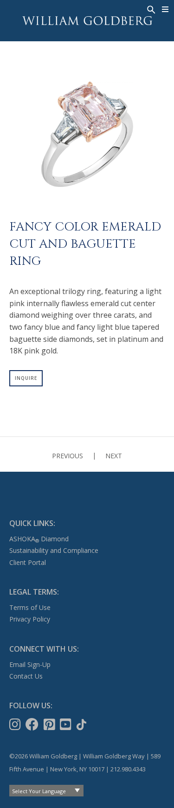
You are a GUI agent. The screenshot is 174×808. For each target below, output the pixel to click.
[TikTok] (82, 724)
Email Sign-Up (30, 664)
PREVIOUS (67, 455)
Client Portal (27, 562)
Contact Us (26, 676)
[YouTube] (66, 724)
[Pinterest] (50, 724)
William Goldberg (87, 21)
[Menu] (165, 9)
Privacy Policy (29, 619)
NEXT (113, 455)
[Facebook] (33, 724)
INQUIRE (26, 378)
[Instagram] (16, 724)
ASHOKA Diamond (39, 538)
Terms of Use (30, 607)
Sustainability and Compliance (53, 550)
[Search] (150, 8)
